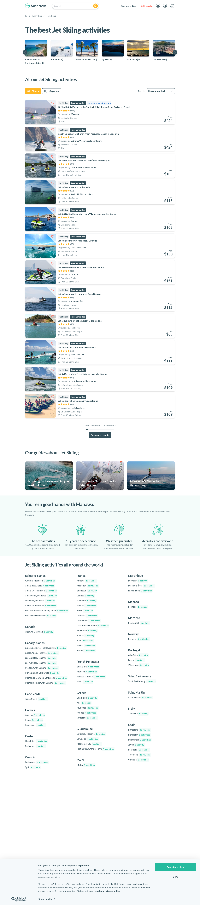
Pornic (86, 645)
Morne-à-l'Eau (89, 743)
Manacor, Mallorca (39, 600)
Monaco (137, 606)
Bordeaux (87, 590)
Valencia (138, 759)
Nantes (85, 635)
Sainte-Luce (140, 590)
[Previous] (25, 52)
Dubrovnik (36, 762)
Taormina (138, 713)
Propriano (35, 725)
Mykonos (87, 707)
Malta (86, 764)
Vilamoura (138, 665)
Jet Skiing (51, 15)
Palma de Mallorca (40, 605)
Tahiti (85, 681)
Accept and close (175, 867)
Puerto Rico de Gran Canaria (45, 682)
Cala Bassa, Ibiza (39, 585)
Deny (175, 876)
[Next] (175, 52)
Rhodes (86, 712)
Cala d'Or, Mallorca (41, 590)
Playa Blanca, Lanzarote (42, 672)
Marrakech (139, 622)
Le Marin (137, 580)
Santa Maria (36, 698)
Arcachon (87, 585)
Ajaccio (35, 715)
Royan (86, 650)
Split (32, 767)
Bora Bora (88, 666)
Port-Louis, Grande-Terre (95, 748)
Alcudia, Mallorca (40, 580)
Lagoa (136, 660)
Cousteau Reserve (91, 733)
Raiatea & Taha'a (91, 676)
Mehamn (138, 639)
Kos (84, 702)
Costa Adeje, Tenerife (42, 652)
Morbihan (87, 630)
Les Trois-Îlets (141, 585)
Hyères (86, 605)
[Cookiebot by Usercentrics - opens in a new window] (19, 899)
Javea (136, 744)
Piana (34, 720)
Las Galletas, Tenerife (41, 657)
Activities (37, 15)
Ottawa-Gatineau (39, 631)
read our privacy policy (107, 891)
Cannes (85, 595)
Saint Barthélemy (141, 681)
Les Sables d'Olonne (93, 625)
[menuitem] (128, 6)
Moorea (87, 671)
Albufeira (138, 655)
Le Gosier (87, 738)
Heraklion (36, 741)
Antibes (86, 580)
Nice (85, 640)
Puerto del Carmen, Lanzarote (46, 677)
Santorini (87, 717)
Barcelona (139, 729)
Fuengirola (139, 739)
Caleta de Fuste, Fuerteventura (45, 647)
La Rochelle (88, 620)
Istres (85, 610)
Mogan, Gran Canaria (41, 667)
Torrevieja (139, 754)
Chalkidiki (87, 697)
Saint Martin (140, 697)
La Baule (87, 615)
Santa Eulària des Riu (40, 615)
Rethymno (35, 746)
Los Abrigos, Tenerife (41, 662)
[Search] (95, 6)
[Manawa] (35, 6)
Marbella (138, 749)
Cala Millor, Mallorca (41, 595)
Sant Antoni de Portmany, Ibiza (46, 610)
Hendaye (86, 600)
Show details (45, 899)
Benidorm (139, 734)
